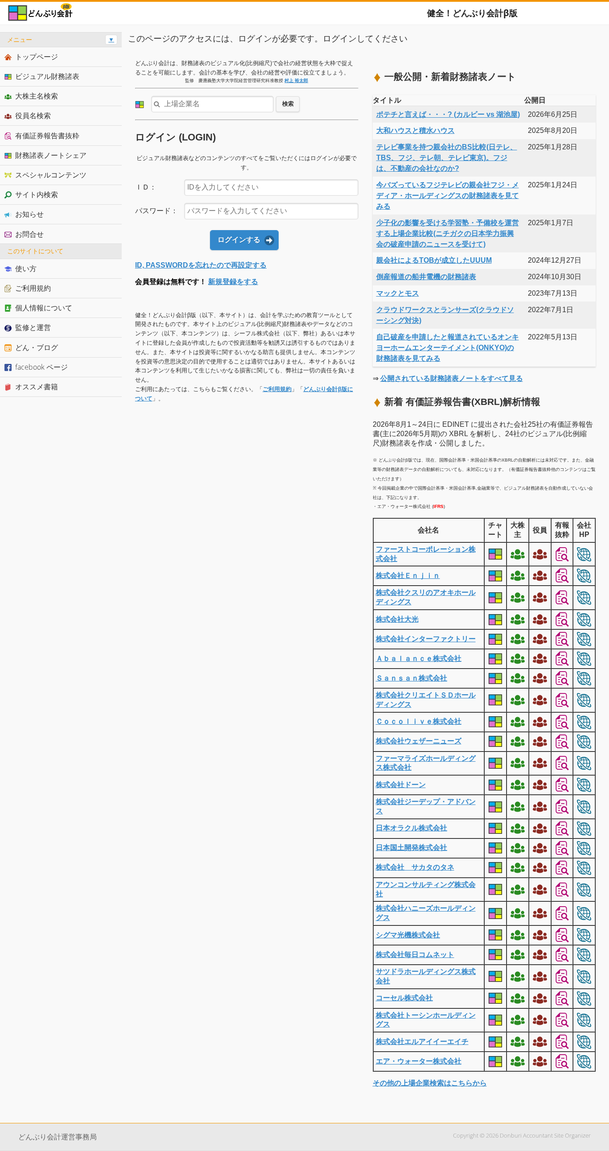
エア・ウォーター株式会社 (418, 1061)
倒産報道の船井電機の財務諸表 (426, 277)
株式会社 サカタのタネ (415, 867)
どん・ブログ (36, 347)
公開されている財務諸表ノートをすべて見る (451, 378)
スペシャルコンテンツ (50, 175)
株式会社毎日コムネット (415, 954)
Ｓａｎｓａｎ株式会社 (411, 678)
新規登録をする (233, 281)
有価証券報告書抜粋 (47, 135)
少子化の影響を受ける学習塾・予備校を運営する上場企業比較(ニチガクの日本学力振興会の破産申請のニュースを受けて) (447, 233)
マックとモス (397, 293)
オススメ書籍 (36, 387)
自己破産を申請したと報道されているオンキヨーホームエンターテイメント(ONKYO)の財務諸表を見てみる (447, 347)
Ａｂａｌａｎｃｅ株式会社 (418, 658)
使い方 (26, 268)
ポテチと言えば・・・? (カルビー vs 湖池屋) (448, 114)
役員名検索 (33, 115)
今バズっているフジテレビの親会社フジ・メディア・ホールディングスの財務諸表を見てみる (447, 195)
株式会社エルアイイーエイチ (422, 1041)
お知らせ (29, 214)
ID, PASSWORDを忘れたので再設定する (201, 265)
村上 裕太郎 (296, 80)
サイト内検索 (36, 194)
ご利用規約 (277, 389)
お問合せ (29, 234)
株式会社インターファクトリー (426, 639)
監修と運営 (33, 327)
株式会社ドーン (401, 784)
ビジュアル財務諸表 (47, 76)
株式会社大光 (397, 619)
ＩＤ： (145, 187)
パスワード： (156, 211)
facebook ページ (41, 367)
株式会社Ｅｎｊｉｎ (408, 575)
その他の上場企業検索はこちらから (430, 1083)
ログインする (239, 239)
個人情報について (43, 308)
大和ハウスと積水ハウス (415, 130)
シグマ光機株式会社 (408, 935)
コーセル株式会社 (404, 998)
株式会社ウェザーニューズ (418, 741)
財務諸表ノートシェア (50, 155)
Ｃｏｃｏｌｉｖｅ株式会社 (418, 721)
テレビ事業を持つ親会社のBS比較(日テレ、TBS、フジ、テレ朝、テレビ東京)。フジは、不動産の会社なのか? (446, 157)
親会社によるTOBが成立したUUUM (434, 260)
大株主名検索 (36, 96)
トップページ (36, 57)
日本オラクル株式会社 (411, 828)
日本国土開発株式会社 (411, 847)
